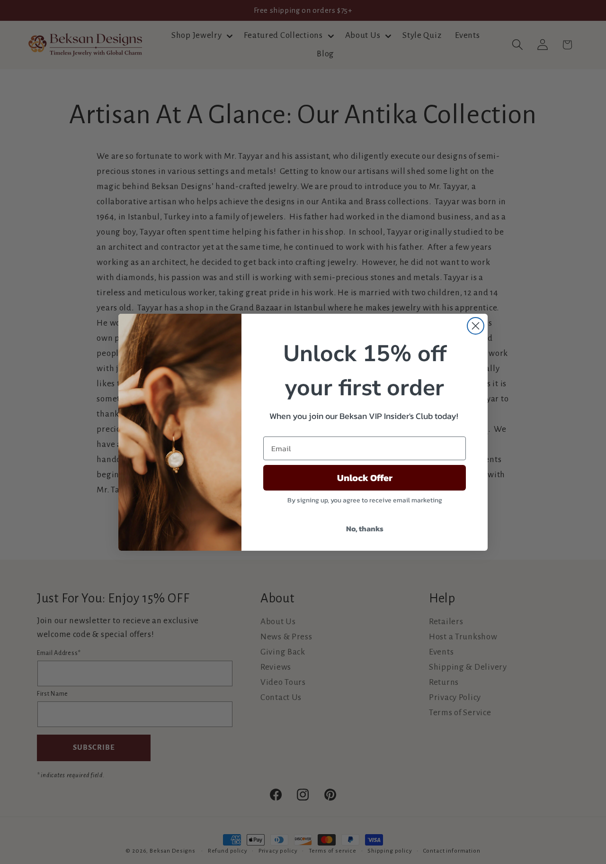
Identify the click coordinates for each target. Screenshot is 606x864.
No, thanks (364, 528)
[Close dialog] (475, 326)
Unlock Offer (364, 478)
